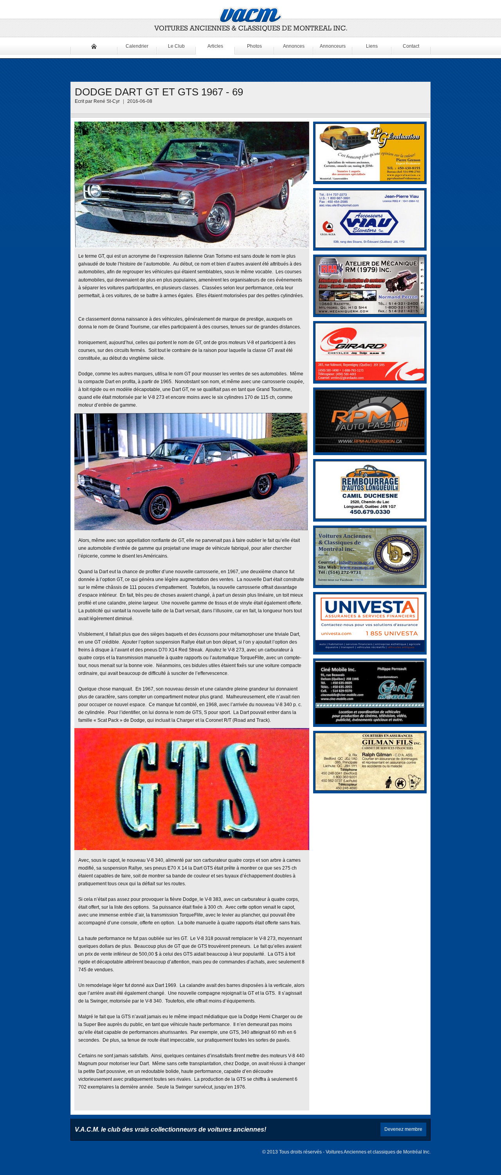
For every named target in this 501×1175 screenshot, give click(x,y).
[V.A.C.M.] (250, 19)
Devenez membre (403, 1129)
